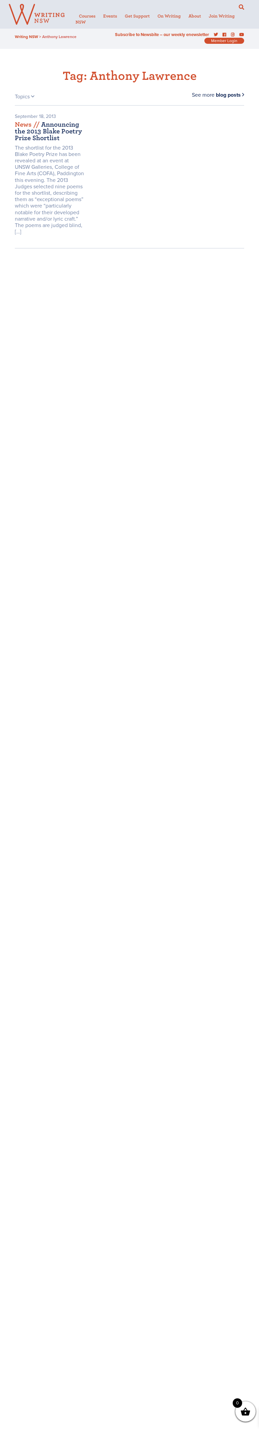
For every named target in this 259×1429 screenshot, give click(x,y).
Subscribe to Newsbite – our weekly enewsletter (162, 34)
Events (110, 16)
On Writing (169, 16)
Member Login (224, 40)
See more (216, 95)
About (195, 16)
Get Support (137, 16)
